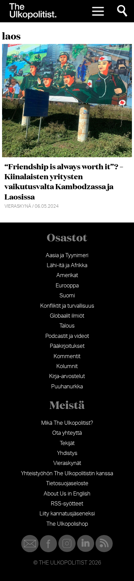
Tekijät (67, 443)
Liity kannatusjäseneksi (67, 513)
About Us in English (67, 494)
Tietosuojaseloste (67, 483)
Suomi (67, 295)
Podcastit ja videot (67, 336)
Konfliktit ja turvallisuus (67, 306)
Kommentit (67, 356)
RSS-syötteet (67, 503)
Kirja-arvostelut (67, 376)
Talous (67, 326)
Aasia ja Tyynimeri (67, 255)
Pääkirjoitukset (67, 346)
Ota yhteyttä (67, 433)
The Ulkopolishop (67, 524)
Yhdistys (67, 453)
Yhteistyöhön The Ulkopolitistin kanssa (67, 473)
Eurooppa (67, 285)
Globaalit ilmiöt (67, 316)
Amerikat (67, 275)
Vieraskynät (67, 463)
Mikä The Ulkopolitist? (67, 423)
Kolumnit (67, 366)
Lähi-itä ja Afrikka (67, 265)
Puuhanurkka (67, 386)
